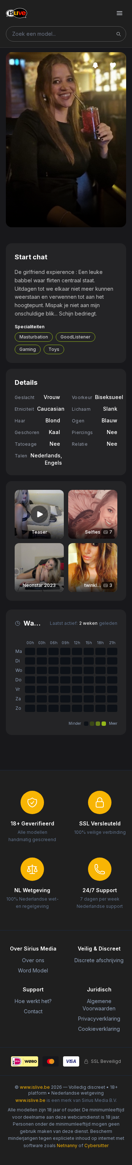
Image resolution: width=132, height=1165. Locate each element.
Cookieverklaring (99, 1029)
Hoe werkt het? (33, 1001)
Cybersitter (96, 1145)
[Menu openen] (119, 13)
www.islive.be (35, 1087)
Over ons (33, 960)
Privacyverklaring (99, 1018)
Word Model (33, 970)
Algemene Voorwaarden (98, 1004)
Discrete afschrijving (99, 960)
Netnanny (67, 1145)
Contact (33, 1011)
